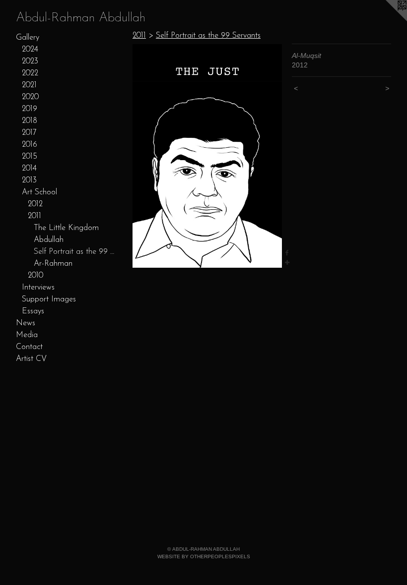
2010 (35, 276)
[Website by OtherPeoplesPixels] (387, 20)
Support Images (49, 299)
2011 (34, 216)
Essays (33, 311)
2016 (29, 145)
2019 (29, 109)
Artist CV (31, 359)
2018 (29, 121)
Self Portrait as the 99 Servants (74, 252)
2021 (29, 85)
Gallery (27, 38)
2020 (30, 97)
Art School (39, 192)
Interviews (38, 288)
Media (27, 335)
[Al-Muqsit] (207, 156)
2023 (30, 61)
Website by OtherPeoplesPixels (203, 556)
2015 (29, 157)
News (25, 323)
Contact (29, 347)
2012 (35, 204)
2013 (29, 180)
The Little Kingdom (66, 228)
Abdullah (49, 240)
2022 (30, 73)
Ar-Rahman (53, 264)
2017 (29, 133)
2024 (30, 50)
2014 (29, 169)
